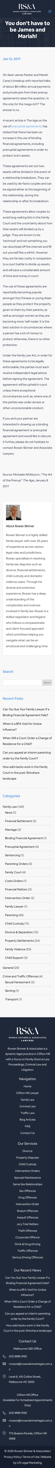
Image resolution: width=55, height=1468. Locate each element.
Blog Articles (27, 1119)
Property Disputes (27, 1157)
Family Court (13, 872)
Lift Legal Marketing (29, 1462)
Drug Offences (27, 1197)
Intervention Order (17, 898)
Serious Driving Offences (27, 1257)
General (8, 968)
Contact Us (27, 1133)
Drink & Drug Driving (27, 1244)
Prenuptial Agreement (20, 847)
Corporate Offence (27, 1237)
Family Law (10, 807)
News (8, 813)
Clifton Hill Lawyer (27, 1093)
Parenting (11, 915)
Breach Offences (27, 1211)
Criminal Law (28, 1106)
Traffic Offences (27, 1250)
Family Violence (15, 949)
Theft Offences (27, 1230)
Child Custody (14, 924)
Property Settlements (19, 941)
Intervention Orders (27, 1171)
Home (27, 1086)
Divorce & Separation (19, 932)
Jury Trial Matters (27, 1224)
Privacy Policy (12, 1457)
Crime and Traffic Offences (20, 976)
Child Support (14, 958)
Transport (11, 999)
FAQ (27, 1126)
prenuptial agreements (26, 126)
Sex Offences (27, 1191)
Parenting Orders (16, 864)
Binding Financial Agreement (24, 838)
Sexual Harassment (17, 982)
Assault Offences (27, 1217)
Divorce (27, 1151)
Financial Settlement (18, 821)
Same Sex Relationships (27, 1184)
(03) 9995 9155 (18, 1356)
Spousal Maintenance (27, 1177)
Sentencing (12, 855)
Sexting (10, 991)
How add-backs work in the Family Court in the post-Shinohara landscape (25, 772)
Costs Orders (14, 881)
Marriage (11, 830)
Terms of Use (31, 1457)
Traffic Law (28, 1113)
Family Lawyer (14, 906)
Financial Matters (16, 889)
